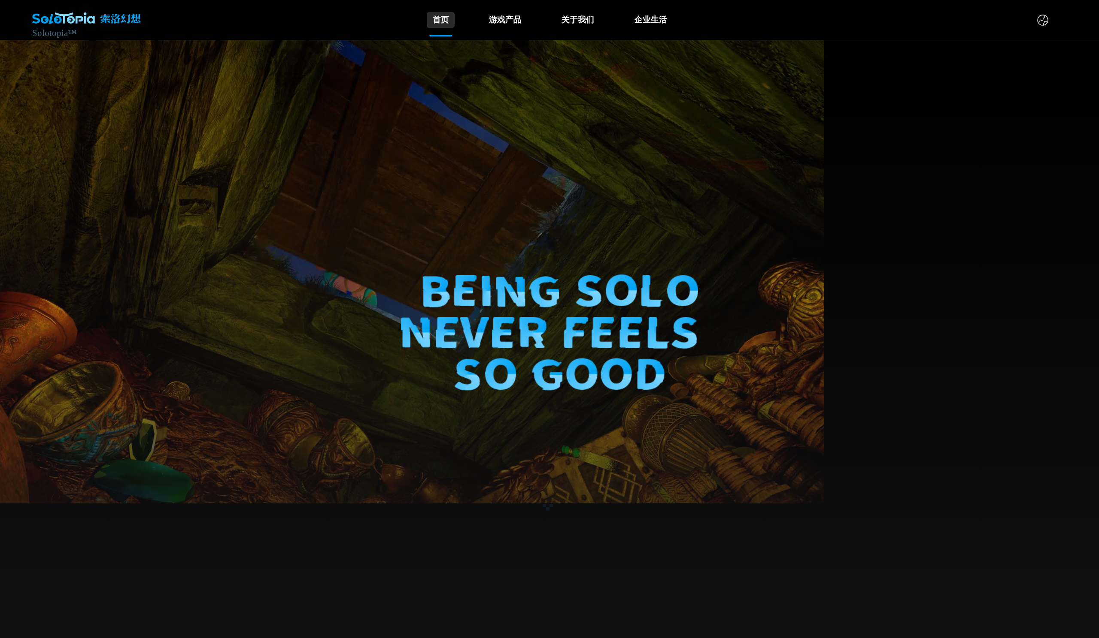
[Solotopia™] (86, 19)
